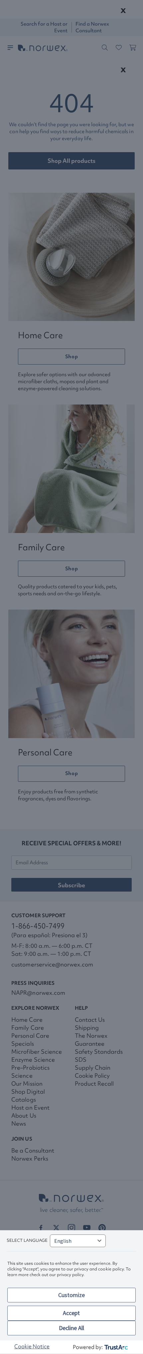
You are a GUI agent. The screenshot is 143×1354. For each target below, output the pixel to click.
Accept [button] (71, 1313)
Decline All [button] (71, 1328)
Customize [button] (71, 1295)
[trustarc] (115, 1347)
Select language (27, 1240)
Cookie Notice (32, 1346)
